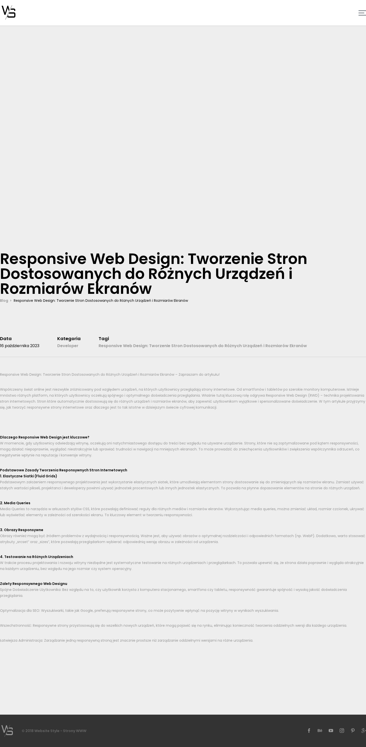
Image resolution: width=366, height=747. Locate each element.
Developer (67, 346)
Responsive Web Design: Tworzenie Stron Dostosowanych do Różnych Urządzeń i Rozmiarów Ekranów (203, 346)
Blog (4, 300)
